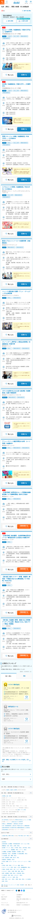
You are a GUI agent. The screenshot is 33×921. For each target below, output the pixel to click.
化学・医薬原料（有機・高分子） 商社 (10, 857)
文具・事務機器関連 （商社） (24, 867)
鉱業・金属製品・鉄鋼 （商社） (9, 873)
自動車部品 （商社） (6, 853)
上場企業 (14, 825)
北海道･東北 (5, 835)
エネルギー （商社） (6, 871)
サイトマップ (4, 902)
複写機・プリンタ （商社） (8, 847)
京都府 (7, 789)
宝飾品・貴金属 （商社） (7, 869)
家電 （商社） (17, 845)
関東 (10, 835)
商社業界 (22, 884)
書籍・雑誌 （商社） (20, 879)
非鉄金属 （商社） (21, 873)
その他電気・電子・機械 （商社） (9, 855)
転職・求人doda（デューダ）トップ (8, 884)
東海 (12, 835)
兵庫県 (15, 789)
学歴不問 (21, 821)
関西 (3, 779)
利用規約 (19, 897)
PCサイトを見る (5, 905)
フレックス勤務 (27, 819)
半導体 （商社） (18, 847)
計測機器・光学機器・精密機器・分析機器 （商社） (13, 851)
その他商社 (28, 879)
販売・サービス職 (22, 809)
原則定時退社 (5, 829)
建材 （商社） (5, 881)
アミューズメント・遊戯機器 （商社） (10, 849)
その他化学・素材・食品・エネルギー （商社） (12, 875)
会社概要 (19, 894)
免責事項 (3, 899)
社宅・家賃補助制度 (6, 825)
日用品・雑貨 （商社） (7, 865)
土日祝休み (27, 827)
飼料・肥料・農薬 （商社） (18, 871)
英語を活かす (15, 821)
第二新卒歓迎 (5, 819)
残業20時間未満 (5, 827)
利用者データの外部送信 (22, 905)
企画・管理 (8, 795)
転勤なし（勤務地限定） (7, 823)
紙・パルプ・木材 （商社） (20, 869)
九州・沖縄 (26, 835)
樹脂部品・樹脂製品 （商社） (8, 859)
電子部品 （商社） (27, 847)
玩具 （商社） (6, 774)
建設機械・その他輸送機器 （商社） (20, 853)
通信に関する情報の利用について (24, 899)
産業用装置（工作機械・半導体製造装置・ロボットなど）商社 (15, 843)
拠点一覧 (3, 897)
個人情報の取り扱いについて (14, 910)
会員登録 (2, 3)
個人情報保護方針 (12, 912)
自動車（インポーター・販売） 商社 (10, 877)
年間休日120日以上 (19, 819)
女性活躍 (21, 823)
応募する (24, 75)
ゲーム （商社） (23, 849)
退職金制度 (27, 825)
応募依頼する (24, 526)
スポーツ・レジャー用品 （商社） (9, 867)
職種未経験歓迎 (20, 827)
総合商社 (4, 841)
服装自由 (16, 823)
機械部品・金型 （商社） (7, 845)
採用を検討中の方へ (21, 902)
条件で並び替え (27, 10)
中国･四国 (20, 835)
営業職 (3, 795)
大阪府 (11, 789)
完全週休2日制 (13, 827)
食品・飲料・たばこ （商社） (8, 879)
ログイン (6, 3)
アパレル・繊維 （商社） (18, 865)
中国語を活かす (20, 825)
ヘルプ (3, 894)
